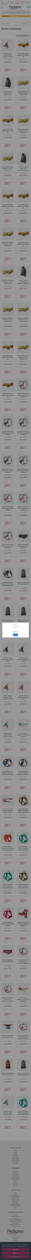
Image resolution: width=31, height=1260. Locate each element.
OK (15, 634)
